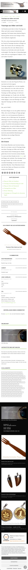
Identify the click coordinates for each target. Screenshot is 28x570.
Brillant (3, 374)
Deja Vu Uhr (15, 374)
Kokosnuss (12, 386)
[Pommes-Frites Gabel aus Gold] (14, 236)
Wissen (19, 396)
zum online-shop (4, 343)
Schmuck (21, 392)
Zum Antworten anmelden (21, 258)
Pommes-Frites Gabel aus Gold (14, 247)
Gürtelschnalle (13, 382)
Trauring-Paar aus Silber (10, 188)
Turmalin (4, 396)
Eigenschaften (5, 378)
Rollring (18, 390)
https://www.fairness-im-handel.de (17, 540)
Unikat (9, 396)
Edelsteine (10, 376)
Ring (14, 390)
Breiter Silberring (8, 190)
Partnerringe (5, 204)
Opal (9, 388)
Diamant (20, 374)
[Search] (22, 11)
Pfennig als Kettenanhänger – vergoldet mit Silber (11, 527)
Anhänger (9, 372)
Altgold (3, 372)
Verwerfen (14, 561)
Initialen (16, 384)
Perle (3, 390)
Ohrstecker (4, 388)
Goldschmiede (22, 378)
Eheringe (4, 201)
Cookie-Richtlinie (9, 568)
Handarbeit (15, 201)
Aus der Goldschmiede (17, 372)
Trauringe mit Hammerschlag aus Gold (13, 183)
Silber (11, 204)
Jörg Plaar (4, 22)
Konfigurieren (14, 565)
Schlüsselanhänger (6, 392)
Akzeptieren (14, 558)
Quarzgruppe (8, 390)
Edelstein (4, 376)
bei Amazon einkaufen (5, 356)
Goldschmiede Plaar (16, 380)
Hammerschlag (21, 382)
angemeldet (7, 313)
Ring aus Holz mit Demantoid (11, 186)
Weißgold (14, 396)
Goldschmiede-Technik (6, 380)
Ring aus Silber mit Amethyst (11, 181)
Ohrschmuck (19, 386)
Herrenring (10, 384)
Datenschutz (15, 568)
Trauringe (4, 206)
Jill (2, 291)
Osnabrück (14, 388)
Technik (13, 394)
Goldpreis (15, 378)
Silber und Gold (18, 204)
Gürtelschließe (5, 382)
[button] (2, 173)
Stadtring (8, 394)
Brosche (9, 374)
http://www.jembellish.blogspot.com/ (8, 302)
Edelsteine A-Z (16, 376)
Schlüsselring (14, 392)
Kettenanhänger (5, 386)
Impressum (19, 568)
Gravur (21, 156)
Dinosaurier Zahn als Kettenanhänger (8, 494)
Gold (9, 201)
